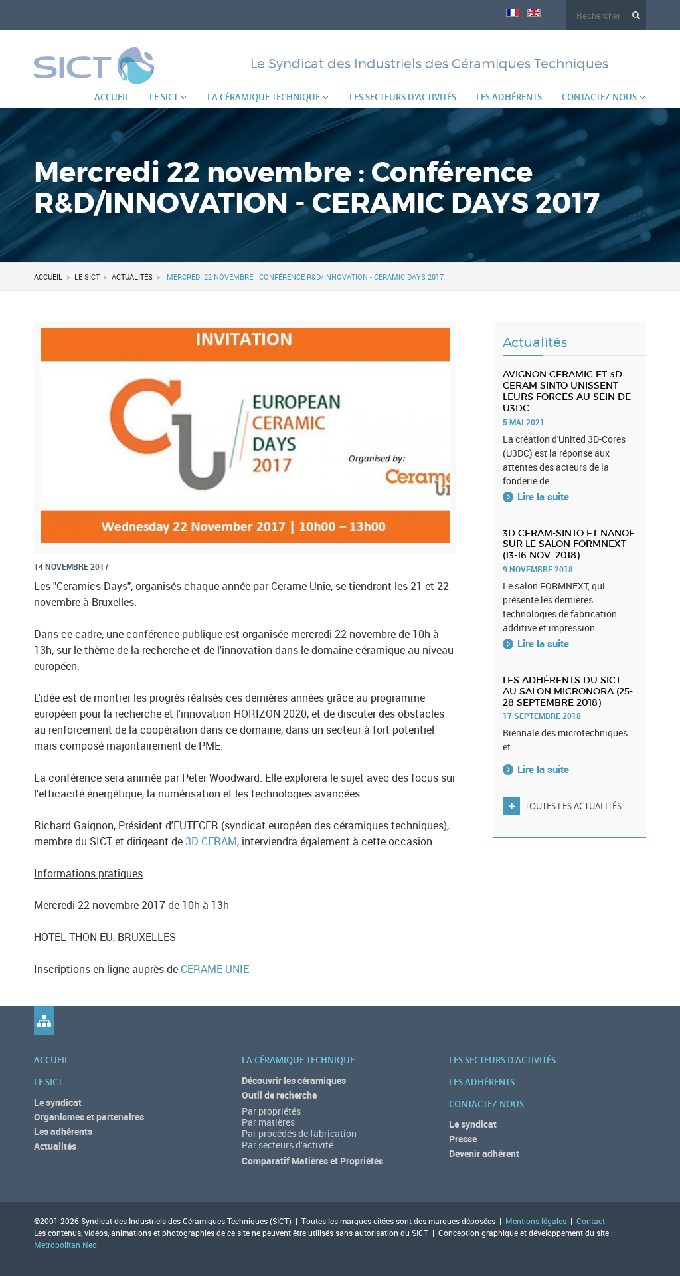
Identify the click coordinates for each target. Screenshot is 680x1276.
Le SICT (163, 97)
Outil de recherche (279, 1095)
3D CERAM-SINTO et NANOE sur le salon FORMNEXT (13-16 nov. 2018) (569, 544)
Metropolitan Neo (65, 1244)
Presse (463, 1138)
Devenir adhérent (484, 1153)
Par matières (268, 1122)
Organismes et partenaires (89, 1117)
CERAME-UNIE (215, 969)
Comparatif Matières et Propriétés (312, 1160)
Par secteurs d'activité (287, 1144)
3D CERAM (211, 841)
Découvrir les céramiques (294, 1080)
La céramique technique (263, 97)
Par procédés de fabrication (299, 1133)
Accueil (111, 97)
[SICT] (94, 76)
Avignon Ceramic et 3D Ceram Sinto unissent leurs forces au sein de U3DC (567, 390)
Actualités (132, 277)
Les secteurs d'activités (402, 97)
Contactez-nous (599, 97)
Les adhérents (509, 97)
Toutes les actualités (573, 806)
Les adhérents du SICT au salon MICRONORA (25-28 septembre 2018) (568, 691)
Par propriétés (271, 1111)
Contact (590, 1221)
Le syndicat (58, 1102)
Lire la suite (543, 496)
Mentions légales (535, 1221)
